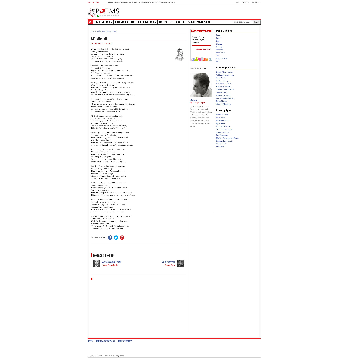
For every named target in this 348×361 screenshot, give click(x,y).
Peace (218, 35)
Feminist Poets (222, 114)
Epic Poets (220, 117)
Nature (219, 43)
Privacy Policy (125, 341)
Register (245, 2)
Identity (219, 49)
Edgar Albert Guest (224, 71)
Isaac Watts (221, 77)
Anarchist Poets (222, 132)
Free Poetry (166, 21)
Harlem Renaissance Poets (227, 138)
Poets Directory (124, 21)
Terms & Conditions (105, 341)
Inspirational (221, 58)
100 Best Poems (103, 21)
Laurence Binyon (223, 83)
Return (193, 99)
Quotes (180, 21)
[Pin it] (122, 237)
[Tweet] (116, 237)
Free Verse (220, 52)
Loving (219, 46)
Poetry (219, 38)
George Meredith (223, 104)
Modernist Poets (223, 126)
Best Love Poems (146, 21)
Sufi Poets (220, 146)
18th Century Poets (224, 129)
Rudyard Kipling (223, 95)
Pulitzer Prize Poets (224, 140)
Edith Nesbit (221, 101)
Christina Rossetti (223, 86)
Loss (218, 61)
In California (168, 261)
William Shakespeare (225, 74)
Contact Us (256, 2)
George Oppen (199, 103)
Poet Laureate (222, 135)
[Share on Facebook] (110, 237)
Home (90, 341)
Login (237, 2)
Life (218, 40)
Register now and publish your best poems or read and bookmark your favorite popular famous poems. (142, 2)
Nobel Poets (221, 143)
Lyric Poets (221, 123)
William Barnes (222, 92)
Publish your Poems (199, 21)
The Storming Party (111, 261)
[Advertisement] (229, 12)
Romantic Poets (222, 120)
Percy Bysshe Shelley (225, 98)
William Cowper (223, 80)
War (218, 55)
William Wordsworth (225, 89)
